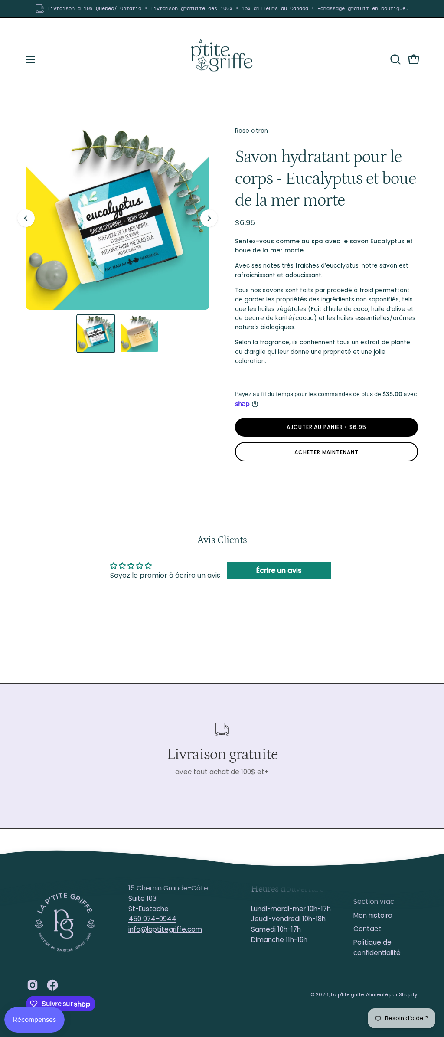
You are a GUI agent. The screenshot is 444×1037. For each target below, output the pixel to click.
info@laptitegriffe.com (165, 929)
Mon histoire (372, 915)
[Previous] (26, 218)
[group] (222, 8)
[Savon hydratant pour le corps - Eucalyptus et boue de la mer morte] (95, 333)
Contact (367, 928)
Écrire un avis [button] (279, 571)
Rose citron (251, 131)
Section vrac (373, 901)
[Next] (209, 218)
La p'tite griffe (347, 994)
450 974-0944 (152, 919)
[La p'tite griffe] (222, 59)
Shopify (408, 994)
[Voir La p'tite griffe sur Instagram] (32, 984)
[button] (394, 59)
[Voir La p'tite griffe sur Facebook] (52, 984)
